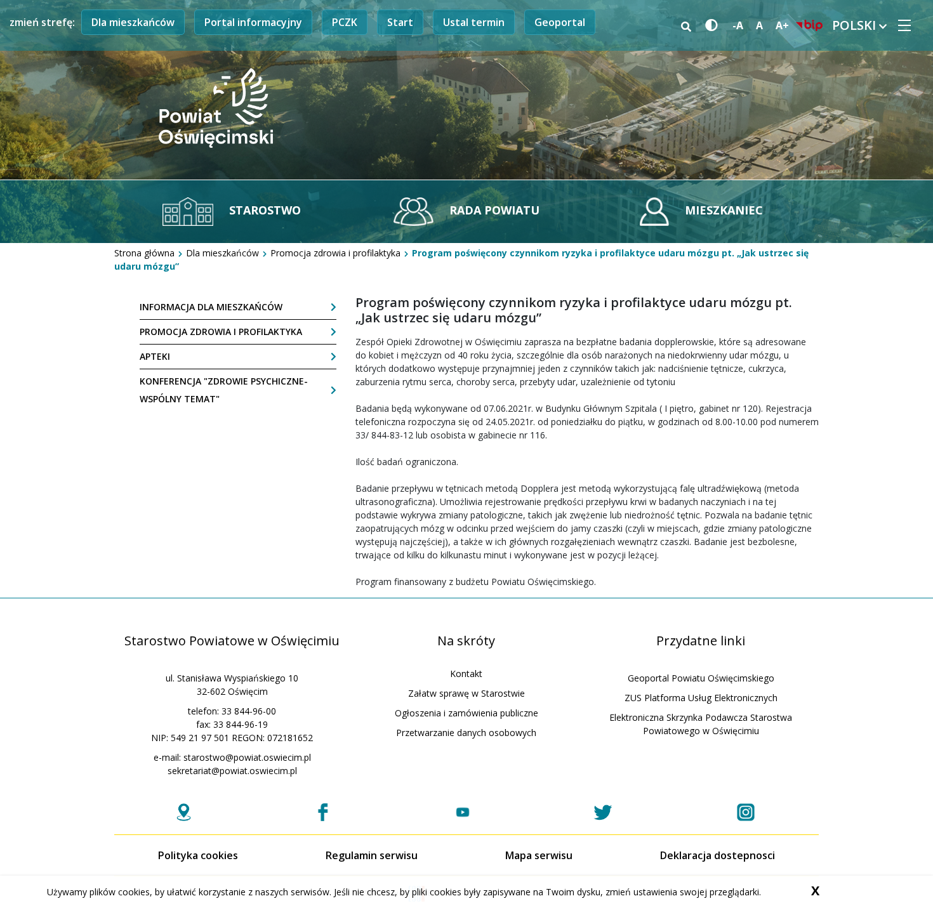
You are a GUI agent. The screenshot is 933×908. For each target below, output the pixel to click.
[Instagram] (745, 812)
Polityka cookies (198, 855)
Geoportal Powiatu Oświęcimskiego (701, 678)
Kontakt (466, 674)
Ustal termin (474, 22)
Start (400, 22)
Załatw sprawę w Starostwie (466, 693)
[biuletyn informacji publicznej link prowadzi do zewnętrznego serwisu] (809, 25)
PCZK (344, 22)
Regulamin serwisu (372, 855)
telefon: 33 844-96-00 (232, 711)
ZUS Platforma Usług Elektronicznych (701, 698)
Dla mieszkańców (133, 22)
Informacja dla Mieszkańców (211, 307)
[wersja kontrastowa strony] (709, 25)
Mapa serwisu (538, 855)
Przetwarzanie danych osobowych (466, 733)
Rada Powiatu (492, 210)
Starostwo (263, 210)
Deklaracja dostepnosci (717, 855)
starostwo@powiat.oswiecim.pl (247, 757)
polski (855, 25)
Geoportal (559, 22)
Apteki (155, 356)
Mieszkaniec (722, 210)
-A (737, 25)
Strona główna (144, 253)
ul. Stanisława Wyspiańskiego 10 (232, 678)
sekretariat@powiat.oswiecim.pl (232, 771)
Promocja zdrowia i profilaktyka (335, 253)
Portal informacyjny (253, 22)
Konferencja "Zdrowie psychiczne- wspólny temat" (224, 390)
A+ (782, 25)
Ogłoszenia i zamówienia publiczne (466, 713)
